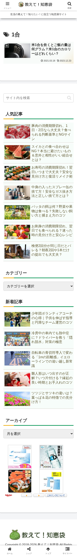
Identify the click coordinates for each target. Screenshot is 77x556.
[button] (69, 97)
